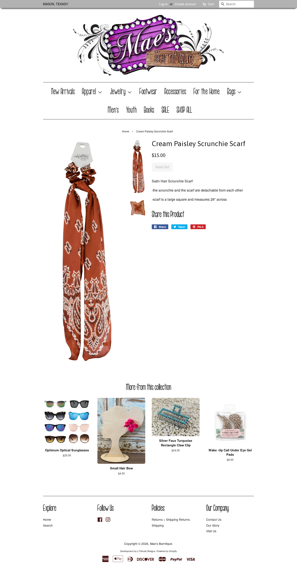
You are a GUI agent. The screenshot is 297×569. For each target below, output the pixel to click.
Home (125, 131)
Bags (232, 91)
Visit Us (211, 531)
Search (48, 525)
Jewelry (118, 91)
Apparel (90, 91)
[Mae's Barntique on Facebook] (99, 520)
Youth (131, 110)
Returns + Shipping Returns (171, 519)
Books (149, 110)
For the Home (207, 91)
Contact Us (213, 519)
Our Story (212, 525)
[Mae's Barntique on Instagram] (107, 520)
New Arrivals (63, 91)
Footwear (148, 91)
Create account (185, 4)
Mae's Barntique (161, 543)
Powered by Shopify (167, 551)
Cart (211, 4)
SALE (165, 110)
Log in (163, 4)
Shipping (158, 525)
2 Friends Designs (146, 551)
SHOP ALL (184, 110)
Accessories (175, 91)
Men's (113, 110)
